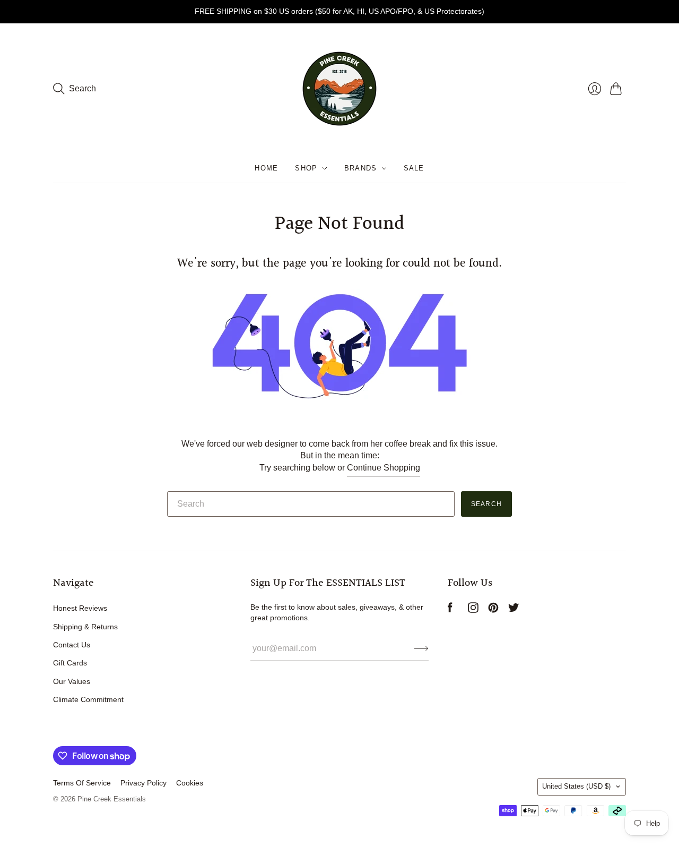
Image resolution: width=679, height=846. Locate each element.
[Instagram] (473, 609)
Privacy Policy (143, 783)
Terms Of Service (82, 783)
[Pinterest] (493, 609)
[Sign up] (421, 648)
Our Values (71, 681)
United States (576, 786)
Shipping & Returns (85, 626)
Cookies (189, 783)
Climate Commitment (88, 699)
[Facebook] (450, 609)
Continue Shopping (383, 467)
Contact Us (71, 644)
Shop (306, 168)
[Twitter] (513, 609)
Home (266, 168)
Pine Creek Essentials (111, 799)
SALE (414, 168)
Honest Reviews (80, 608)
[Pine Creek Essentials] (339, 89)
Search (486, 504)
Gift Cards (70, 663)
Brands (360, 168)
